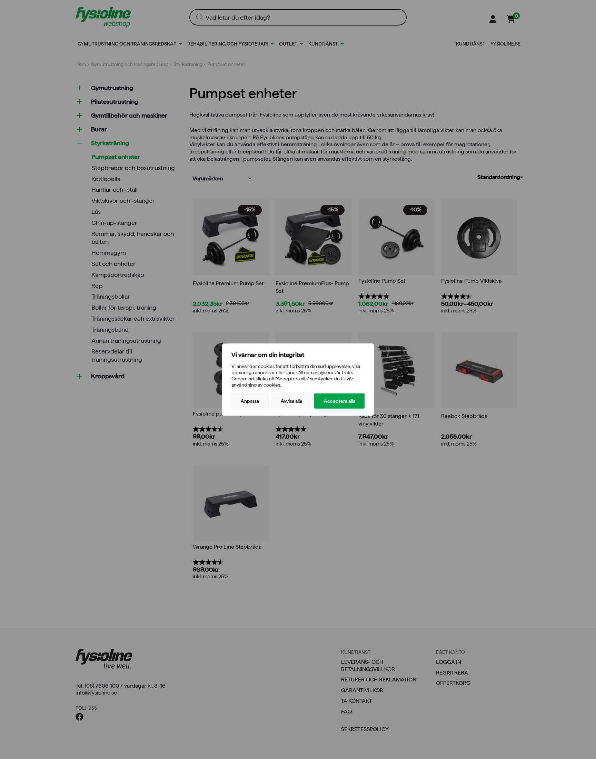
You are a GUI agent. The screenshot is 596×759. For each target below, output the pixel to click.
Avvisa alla (291, 401)
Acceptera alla (339, 401)
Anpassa (250, 401)
